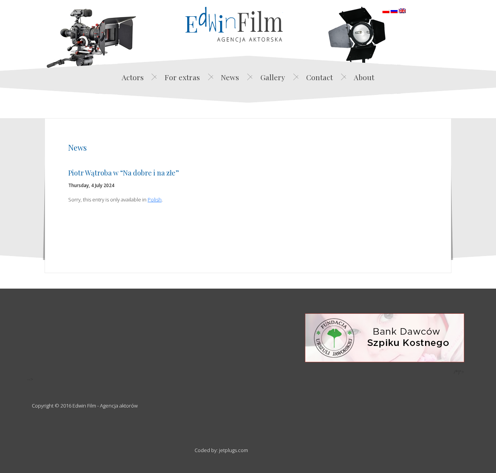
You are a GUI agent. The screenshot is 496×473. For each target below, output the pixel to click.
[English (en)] (402, 10)
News (230, 77)
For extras (182, 77)
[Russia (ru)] (394, 10)
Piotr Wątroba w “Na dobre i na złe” (123, 172)
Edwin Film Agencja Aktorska (234, 25)
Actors (133, 77)
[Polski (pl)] (385, 10)
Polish (155, 199)
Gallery (272, 77)
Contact (319, 77)
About (364, 77)
